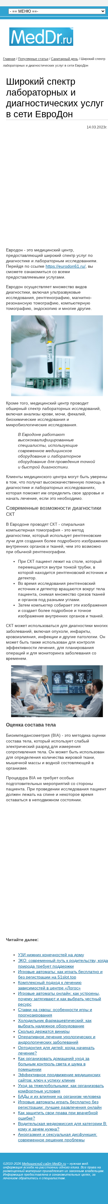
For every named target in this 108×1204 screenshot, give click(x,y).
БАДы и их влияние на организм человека (59, 1096)
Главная (9, 59)
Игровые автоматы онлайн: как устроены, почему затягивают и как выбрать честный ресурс (59, 999)
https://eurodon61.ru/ (66, 266)
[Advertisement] (54, 188)
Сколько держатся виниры (44, 1031)
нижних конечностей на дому (51, 954)
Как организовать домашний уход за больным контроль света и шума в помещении (53, 1064)
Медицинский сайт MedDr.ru (44, 1163)
